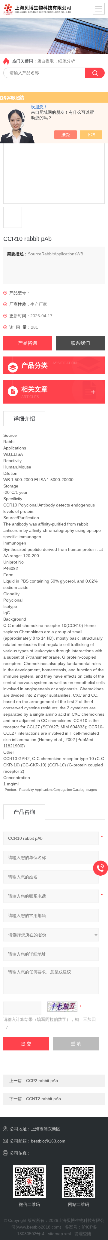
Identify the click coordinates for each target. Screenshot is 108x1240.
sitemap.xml (59, 1233)
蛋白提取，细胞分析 (56, 61)
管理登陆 (82, 1233)
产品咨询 (27, 343)
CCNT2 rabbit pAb (43, 1098)
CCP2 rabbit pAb (42, 1080)
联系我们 (80, 343)
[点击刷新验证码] (62, 1007)
